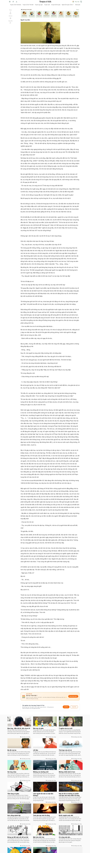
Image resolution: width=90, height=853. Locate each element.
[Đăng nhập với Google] (73, 2)
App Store (66, 706)
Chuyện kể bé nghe (55, 4)
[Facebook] (13, 1)
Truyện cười (47, 4)
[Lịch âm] (9, 1)
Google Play (74, 706)
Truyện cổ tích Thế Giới (28, 4)
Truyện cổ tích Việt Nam (15, 4)
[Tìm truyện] (81, 2)
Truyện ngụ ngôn (39, 4)
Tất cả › (77, 9)
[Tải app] (16, 1)
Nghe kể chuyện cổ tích (67, 4)
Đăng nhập (77, 1)
